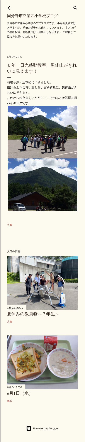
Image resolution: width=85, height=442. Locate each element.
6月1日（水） (20, 393)
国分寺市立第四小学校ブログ (32, 15)
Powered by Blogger (46, 428)
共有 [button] (9, 224)
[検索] (75, 7)
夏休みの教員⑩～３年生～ (33, 314)
